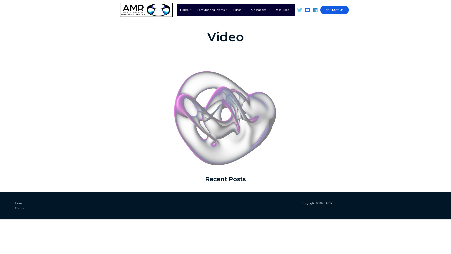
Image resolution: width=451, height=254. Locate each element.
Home (184, 9)
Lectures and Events (211, 9)
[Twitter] (300, 10)
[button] (330, 10)
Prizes (237, 9)
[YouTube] (307, 10)
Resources (282, 9)
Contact (20, 208)
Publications (258, 9)
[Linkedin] (315, 10)
